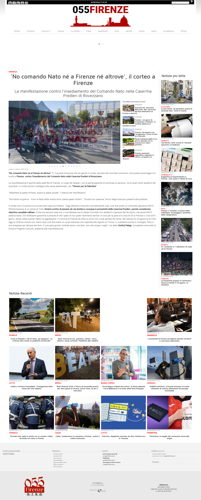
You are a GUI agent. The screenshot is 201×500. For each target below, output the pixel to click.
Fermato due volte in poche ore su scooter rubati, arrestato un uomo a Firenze (31, 437)
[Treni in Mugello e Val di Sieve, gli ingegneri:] (31, 315)
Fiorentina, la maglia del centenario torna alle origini (169, 437)
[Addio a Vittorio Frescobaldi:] (31, 363)
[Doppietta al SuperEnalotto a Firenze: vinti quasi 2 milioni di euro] (176, 160)
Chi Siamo (155, 462)
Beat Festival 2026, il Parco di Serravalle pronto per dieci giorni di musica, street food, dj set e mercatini (77, 388)
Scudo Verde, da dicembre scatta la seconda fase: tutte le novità (176, 110)
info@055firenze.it (109, 456)
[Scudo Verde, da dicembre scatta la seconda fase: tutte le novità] (176, 92)
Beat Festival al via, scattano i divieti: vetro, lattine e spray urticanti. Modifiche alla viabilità (77, 340)
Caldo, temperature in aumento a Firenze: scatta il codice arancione (78, 437)
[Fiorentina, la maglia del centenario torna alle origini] (169, 412)
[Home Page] (100, 15)
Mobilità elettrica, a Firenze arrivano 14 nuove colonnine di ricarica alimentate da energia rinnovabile (169, 388)
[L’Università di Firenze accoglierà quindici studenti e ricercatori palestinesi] (169, 315)
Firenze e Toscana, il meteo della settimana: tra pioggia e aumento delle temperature (176, 213)
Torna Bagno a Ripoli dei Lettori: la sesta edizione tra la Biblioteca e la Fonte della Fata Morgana (123, 387)
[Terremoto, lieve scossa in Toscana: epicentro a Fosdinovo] (176, 126)
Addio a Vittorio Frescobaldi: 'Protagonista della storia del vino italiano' (32, 387)
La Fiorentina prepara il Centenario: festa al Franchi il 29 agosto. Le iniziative (176, 283)
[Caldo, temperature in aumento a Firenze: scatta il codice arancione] (77, 412)
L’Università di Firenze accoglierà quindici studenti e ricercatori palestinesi (169, 340)
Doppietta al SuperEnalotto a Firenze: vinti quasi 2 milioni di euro (176, 178)
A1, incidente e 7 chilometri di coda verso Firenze (176, 248)
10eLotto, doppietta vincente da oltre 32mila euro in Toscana (123, 437)
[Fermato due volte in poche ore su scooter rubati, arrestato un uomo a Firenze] (31, 412)
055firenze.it (163, 485)
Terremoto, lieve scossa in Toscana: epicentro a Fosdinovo (176, 144)
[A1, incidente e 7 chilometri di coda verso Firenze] (176, 230)
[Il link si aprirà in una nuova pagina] (102, 490)
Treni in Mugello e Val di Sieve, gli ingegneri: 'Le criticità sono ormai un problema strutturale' (31, 340)
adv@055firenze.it (109, 460)
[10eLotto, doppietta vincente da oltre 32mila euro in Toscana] (123, 412)
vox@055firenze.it (109, 464)
